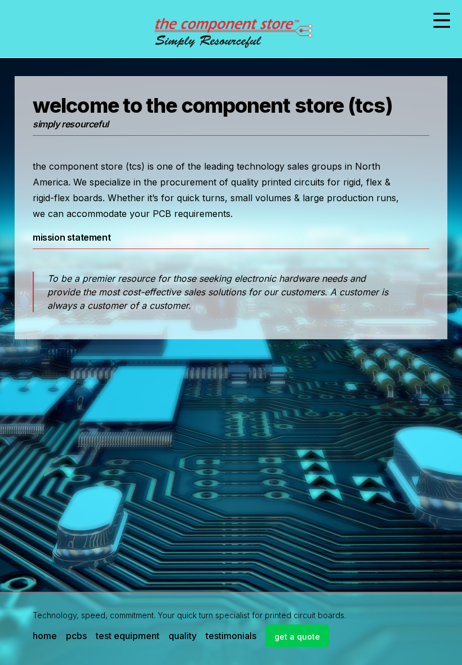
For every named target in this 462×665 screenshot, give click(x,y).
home (45, 635)
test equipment (127, 635)
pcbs (76, 635)
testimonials (231, 635)
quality (182, 635)
